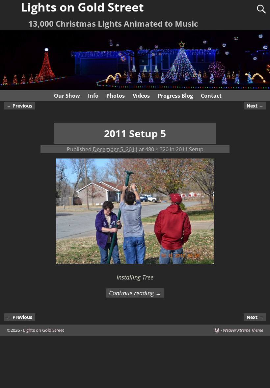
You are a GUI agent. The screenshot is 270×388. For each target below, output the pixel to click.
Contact (211, 95)
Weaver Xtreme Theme (243, 330)
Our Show (67, 95)
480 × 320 (157, 149)
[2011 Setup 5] (134, 215)
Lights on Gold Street (43, 330)
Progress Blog (175, 95)
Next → (255, 106)
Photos (115, 95)
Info (93, 95)
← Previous (19, 106)
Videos (141, 95)
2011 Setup (189, 149)
